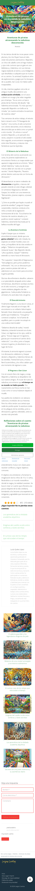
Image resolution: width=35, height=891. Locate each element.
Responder (5, 839)
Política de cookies (7, 880)
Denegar (17, 450)
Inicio (3, 874)
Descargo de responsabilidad (10, 878)
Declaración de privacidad (9, 882)
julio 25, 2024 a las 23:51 (13, 830)
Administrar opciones (17, 455)
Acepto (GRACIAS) (17, 445)
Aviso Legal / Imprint (8, 876)
